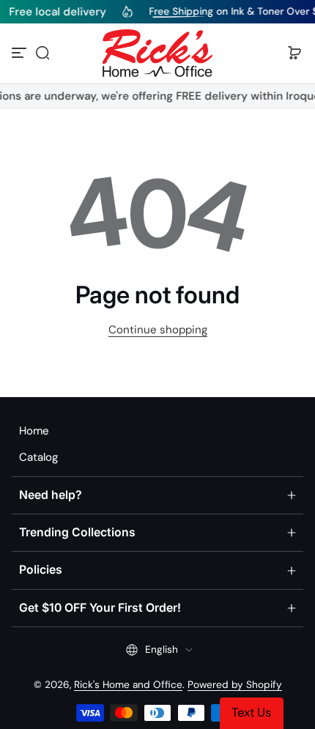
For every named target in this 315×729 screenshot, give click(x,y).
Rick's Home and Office (128, 684)
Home (34, 430)
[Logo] (157, 53)
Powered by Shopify (235, 684)
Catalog (38, 457)
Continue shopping (157, 329)
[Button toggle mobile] (20, 53)
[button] (42, 52)
